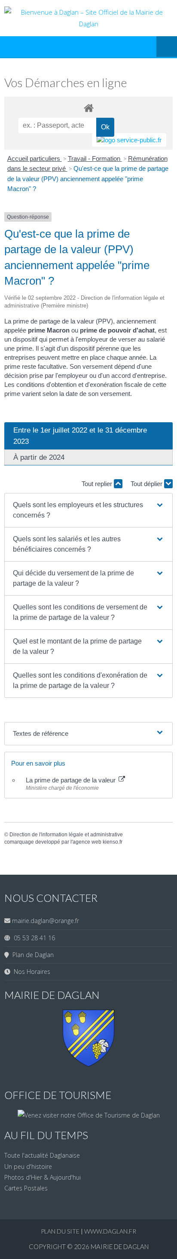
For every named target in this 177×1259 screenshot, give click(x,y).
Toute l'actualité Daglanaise (42, 1155)
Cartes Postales (26, 1188)
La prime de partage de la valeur (71, 780)
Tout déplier (147, 483)
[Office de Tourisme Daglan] (89, 1115)
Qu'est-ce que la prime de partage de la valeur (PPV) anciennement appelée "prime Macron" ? (87, 178)
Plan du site (61, 1231)
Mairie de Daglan (120, 1246)
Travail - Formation (95, 158)
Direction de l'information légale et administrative (66, 835)
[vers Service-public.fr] (129, 140)
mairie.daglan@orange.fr (45, 921)
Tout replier (98, 483)
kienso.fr (112, 842)
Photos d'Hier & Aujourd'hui (42, 1177)
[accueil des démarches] (88, 108)
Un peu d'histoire (28, 1166)
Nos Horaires (30, 971)
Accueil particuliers (34, 158)
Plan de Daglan (31, 955)
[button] (88, 510)
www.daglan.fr (110, 1231)
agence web (87, 842)
